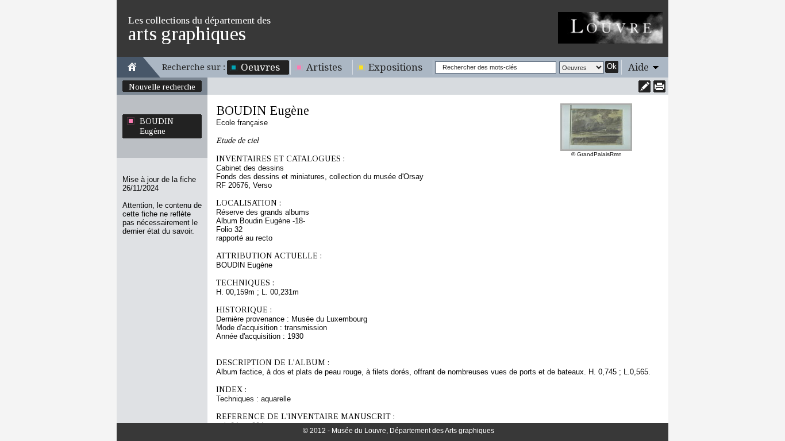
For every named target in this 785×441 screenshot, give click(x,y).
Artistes (324, 67)
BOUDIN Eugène (157, 126)
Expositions (395, 67)
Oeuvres (260, 67)
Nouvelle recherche (162, 86)
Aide (638, 67)
